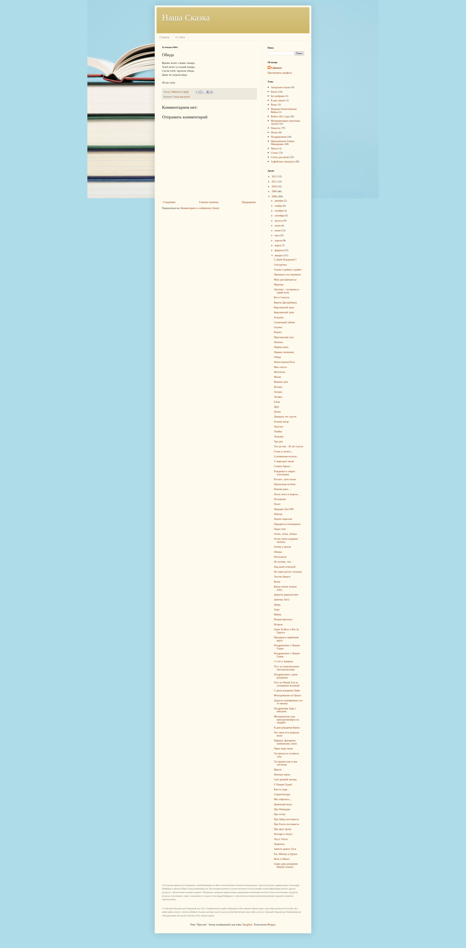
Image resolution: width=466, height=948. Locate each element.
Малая (277, 377)
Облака (278, 551)
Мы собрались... (283, 799)
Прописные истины (284, 484)
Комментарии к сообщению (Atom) (200, 208)
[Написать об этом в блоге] (201, 92)
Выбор (277, 614)
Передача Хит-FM (283, 509)
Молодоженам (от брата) (287, 695)
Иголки (278, 387)
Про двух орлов (282, 829)
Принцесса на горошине (287, 274)
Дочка (277, 411)
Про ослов (279, 814)
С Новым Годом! (283, 784)
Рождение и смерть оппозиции (284, 472)
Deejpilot (247, 924)
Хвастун (278, 426)
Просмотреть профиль (280, 72)
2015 (274, 176)
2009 (274, 191)
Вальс (274, 104)
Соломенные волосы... (286, 456)
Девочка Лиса (281, 599)
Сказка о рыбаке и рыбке (287, 269)
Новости (275, 128)
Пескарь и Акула (283, 834)
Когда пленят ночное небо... (285, 588)
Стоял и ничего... (283, 451)
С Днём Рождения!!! (285, 259)
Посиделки (280, 499)
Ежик (277, 401)
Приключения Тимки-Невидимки (283, 142)
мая (277, 235)
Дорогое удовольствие (286, 594)
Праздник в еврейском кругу (286, 639)
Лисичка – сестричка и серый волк (286, 291)
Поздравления (278, 136)
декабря (279, 200)
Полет (277, 504)
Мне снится (280, 367)
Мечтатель (279, 372)
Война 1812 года (280, 116)
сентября (280, 215)
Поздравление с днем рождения (285, 676)
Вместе (278, 769)
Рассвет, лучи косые (285, 479)
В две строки (278, 100)
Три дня (278, 441)
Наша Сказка (186, 17)
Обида (277, 357)
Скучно (278, 327)
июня (278, 230)
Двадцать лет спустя (285, 416)
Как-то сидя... (281, 789)
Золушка (278, 317)
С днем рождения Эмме (287, 690)
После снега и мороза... (287, 494)
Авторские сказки (281, 87)
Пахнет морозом (283, 519)
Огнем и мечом (282, 546)
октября (279, 210)
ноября (279, 205)
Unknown (276, 68)
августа (279, 220)
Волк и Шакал (282, 859)
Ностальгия (280, 556)
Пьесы (274, 148)
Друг (276, 406)
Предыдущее (249, 202)
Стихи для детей (181, 96)
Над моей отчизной (284, 566)
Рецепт (278, 332)
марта (278, 245)
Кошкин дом (281, 381)
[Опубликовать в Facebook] (208, 92)
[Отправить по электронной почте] (197, 92)
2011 (274, 181)
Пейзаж (278, 514)
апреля (279, 240)
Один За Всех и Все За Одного (286, 631)
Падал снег (280, 529)
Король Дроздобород (285, 302)
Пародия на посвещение (287, 524)
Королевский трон (284, 307)
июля (278, 225)
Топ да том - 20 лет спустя (288, 446)
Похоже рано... (282, 489)
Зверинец (279, 844)
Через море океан (283, 748)
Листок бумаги (282, 576)
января (279, 255)
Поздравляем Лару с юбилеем (285, 710)
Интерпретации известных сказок (285, 122)
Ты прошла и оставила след (286, 755)
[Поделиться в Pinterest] (211, 92)
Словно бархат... (283, 466)
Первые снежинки (284, 352)
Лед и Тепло (281, 839)
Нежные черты (282, 774)
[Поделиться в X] (204, 92)
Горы (276, 609)
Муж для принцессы (285, 279)
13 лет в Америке (283, 661)
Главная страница (208, 202)
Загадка (278, 391)
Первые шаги (281, 347)
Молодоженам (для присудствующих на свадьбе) (286, 719)
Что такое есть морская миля (286, 734)
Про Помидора (282, 809)
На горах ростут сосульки (288, 571)
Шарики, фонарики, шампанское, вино (285, 742)
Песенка (278, 342)
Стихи (274, 152)
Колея (277, 581)
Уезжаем (278, 436)
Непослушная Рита (284, 362)
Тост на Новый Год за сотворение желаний (286, 684)
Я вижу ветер (281, 421)
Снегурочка (280, 264)
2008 (274, 196)
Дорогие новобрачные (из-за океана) (288, 702)
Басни (274, 91)
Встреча (278, 624)
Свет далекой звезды (285, 779)
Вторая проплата (283, 619)
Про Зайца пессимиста (286, 819)
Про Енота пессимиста (286, 824)
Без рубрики (278, 96)
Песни (274, 132)
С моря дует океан (284, 461)
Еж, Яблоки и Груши (285, 854)
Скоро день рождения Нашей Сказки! (286, 865)
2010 (274, 186)
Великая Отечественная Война (284, 110)
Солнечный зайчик (284, 322)
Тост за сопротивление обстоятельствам (286, 668)
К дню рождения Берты (287, 727)
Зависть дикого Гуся (285, 849)
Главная (164, 37)
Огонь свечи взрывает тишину (286, 540)
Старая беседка (282, 794)
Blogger (271, 924)
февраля (279, 250)
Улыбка (278, 431)
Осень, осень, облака (285, 533)
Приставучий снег (284, 337)
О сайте (180, 37)
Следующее (169, 202)
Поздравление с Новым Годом (287, 647)
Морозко (278, 284)
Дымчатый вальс (283, 804)
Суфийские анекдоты (282, 161)
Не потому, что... (283, 561)
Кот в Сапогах (281, 297)
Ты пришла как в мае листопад (285, 763)
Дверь (277, 604)
